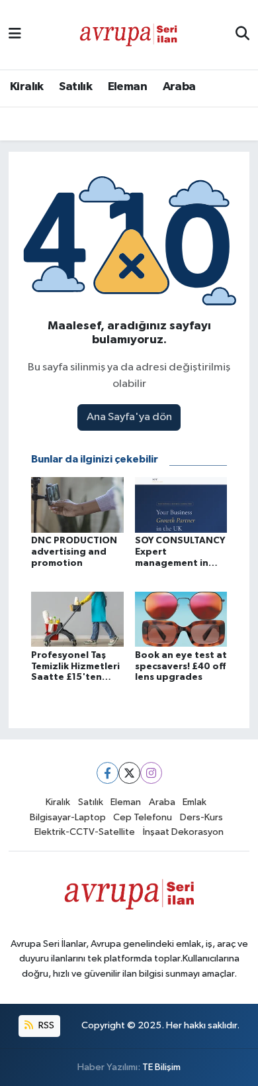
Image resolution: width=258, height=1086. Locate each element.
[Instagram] (151, 773)
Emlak (194, 802)
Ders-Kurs (201, 817)
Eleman (127, 87)
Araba (179, 87)
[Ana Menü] (15, 34)
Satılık (75, 87)
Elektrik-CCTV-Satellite (84, 832)
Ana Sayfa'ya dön (129, 417)
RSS (45, 1025)
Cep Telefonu (142, 817)
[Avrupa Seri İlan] (128, 34)
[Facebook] (107, 773)
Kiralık (27, 87)
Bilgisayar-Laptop (68, 817)
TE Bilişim (161, 1067)
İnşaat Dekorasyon (183, 832)
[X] (129, 773)
